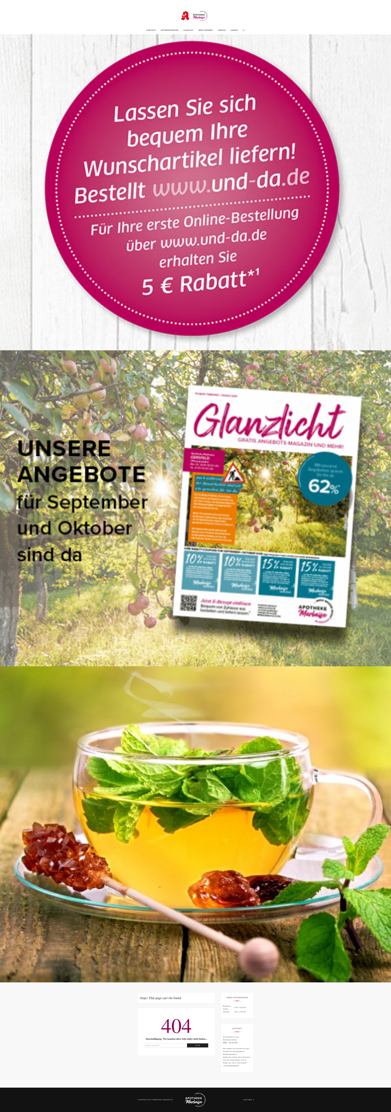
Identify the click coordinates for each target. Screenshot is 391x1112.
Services (222, 30)
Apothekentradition (169, 30)
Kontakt (234, 30)
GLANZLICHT (188, 30)
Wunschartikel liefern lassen (195, 341)
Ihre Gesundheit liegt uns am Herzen (195, 973)
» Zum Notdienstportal (231, 1066)
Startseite (151, 30)
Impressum (157, 1099)
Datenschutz (167, 1099)
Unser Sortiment (205, 30)
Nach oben (248, 1099)
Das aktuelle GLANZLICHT (195, 657)
